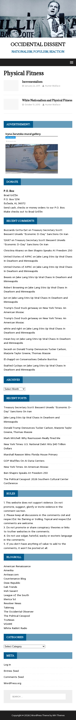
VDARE (8, 624)
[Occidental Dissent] (38, 36)
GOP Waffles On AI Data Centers (24, 461)
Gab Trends (10, 587)
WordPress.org (12, 683)
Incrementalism (32, 81)
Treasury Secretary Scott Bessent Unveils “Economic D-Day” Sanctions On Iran (36, 232)
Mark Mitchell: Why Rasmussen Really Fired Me (32, 438)
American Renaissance (17, 566)
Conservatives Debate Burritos (38, 359)
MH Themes (59, 715)
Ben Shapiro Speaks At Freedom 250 (50, 250)
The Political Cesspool (17, 616)
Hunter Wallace (52, 85)
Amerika (8, 570)
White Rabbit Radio (15, 628)
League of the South (16, 595)
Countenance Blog (15, 579)
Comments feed (14, 677)
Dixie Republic (12, 583)
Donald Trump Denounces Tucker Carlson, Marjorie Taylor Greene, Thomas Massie (35, 351)
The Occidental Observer (19, 612)
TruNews (9, 620)
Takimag (9, 607)
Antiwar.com (11, 575)
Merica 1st (10, 599)
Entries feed (11, 671)
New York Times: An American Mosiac (26, 467)
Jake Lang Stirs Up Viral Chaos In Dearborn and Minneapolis (34, 330)
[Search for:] (38, 696)
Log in (7, 665)
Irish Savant (11, 591)
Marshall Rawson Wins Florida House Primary (31, 454)
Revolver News (12, 603)
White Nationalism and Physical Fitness (47, 100)
